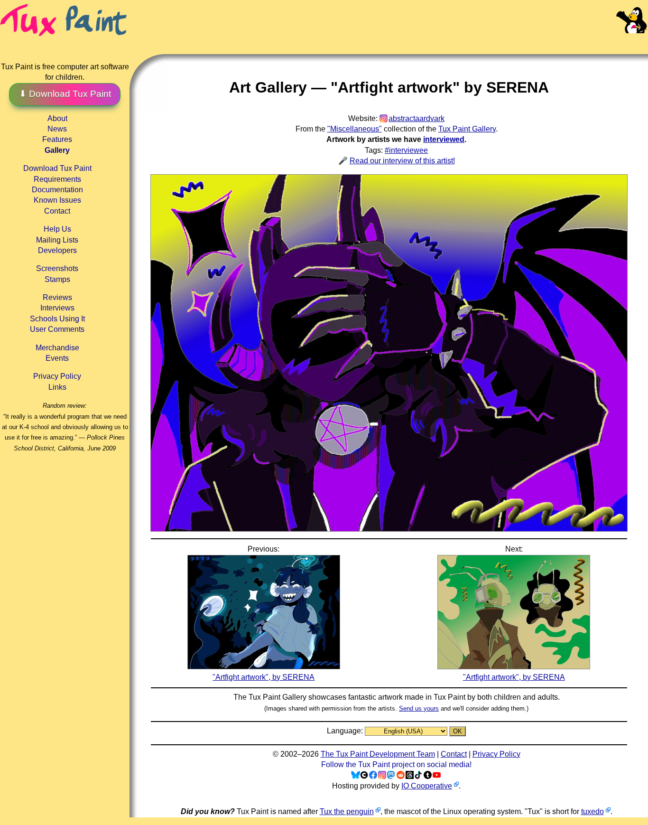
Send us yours (419, 708)
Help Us (57, 229)
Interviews (57, 308)
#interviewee (406, 150)
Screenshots (57, 268)
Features (57, 139)
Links (57, 387)
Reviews (57, 297)
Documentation (57, 190)
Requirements (57, 179)
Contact (57, 211)
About (57, 118)
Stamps (57, 279)
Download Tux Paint (57, 168)
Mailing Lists (57, 240)
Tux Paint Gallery (467, 129)
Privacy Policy (57, 376)
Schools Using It (57, 319)
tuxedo (592, 811)
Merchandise (57, 348)
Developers (57, 250)
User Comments (57, 329)
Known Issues (57, 200)
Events (57, 358)
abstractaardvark (416, 118)
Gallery (57, 150)
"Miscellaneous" (354, 129)
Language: (346, 731)
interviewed (443, 139)
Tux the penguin (347, 811)
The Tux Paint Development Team (378, 754)
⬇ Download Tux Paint (65, 94)
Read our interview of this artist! (402, 161)
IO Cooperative (426, 786)
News (57, 129)
